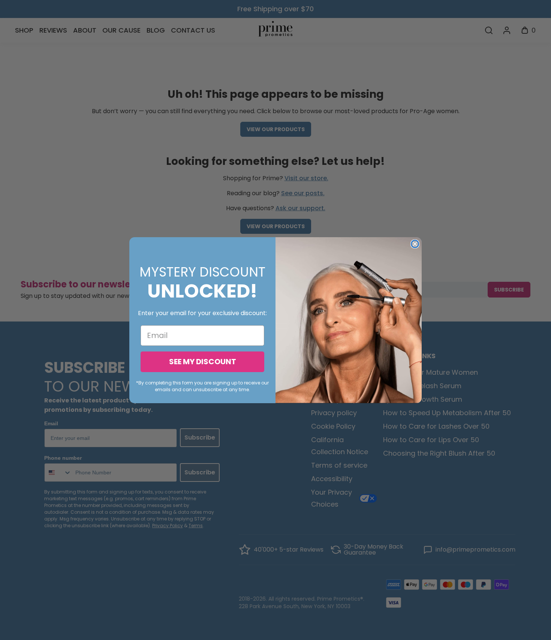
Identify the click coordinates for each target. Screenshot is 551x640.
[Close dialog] (415, 244)
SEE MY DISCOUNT (202, 361)
